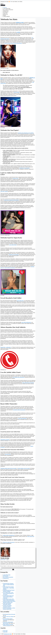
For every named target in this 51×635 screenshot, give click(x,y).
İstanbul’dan (2, 347)
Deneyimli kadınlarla (22, 418)
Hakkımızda (5, 14)
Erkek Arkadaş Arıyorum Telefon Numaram (8, 625)
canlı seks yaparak (4, 191)
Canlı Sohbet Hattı (6, 8)
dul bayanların (16, 92)
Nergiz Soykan (5, 558)
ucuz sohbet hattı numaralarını (18, 377)
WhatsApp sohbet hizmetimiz (8, 542)
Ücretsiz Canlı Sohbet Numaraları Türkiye (7, 606)
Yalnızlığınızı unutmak (4, 439)
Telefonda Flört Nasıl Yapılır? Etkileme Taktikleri (9, 591)
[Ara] (13, 569)
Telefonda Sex (6, 10)
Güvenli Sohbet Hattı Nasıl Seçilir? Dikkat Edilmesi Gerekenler (8, 596)
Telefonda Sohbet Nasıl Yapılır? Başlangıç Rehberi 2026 (9, 602)
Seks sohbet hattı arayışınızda (28, 382)
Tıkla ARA (5, 13)
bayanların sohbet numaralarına (19, 409)
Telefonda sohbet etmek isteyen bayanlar (8, 468)
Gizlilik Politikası (6, 16)
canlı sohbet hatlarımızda (26, 322)
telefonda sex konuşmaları (24, 168)
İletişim (4, 15)
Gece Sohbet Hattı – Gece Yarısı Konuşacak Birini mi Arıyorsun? (8, 593)
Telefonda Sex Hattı (8, 633)
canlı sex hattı (15, 178)
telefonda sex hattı (20, 22)
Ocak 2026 (5, 631)
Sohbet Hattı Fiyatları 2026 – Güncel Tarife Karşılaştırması (8, 599)
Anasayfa (5, 7)
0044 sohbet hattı (30, 536)
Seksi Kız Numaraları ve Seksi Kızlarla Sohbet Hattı (9, 608)
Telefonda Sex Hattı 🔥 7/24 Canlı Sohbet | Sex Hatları (11, 1)
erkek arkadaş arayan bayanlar (24, 468)
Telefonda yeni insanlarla (14, 254)
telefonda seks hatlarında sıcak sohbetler (26, 132)
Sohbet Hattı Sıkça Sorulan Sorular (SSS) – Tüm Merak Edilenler (8, 588)
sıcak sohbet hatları (13, 244)
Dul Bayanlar (5, 11)
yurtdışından (8, 347)
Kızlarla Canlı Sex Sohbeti (8, 616)
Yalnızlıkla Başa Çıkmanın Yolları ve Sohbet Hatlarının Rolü (8, 584)
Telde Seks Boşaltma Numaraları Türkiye (7, 604)
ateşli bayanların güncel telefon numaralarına (13, 43)
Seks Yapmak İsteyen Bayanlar (9, 614)
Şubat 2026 (5, 630)
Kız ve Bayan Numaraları (8, 9)
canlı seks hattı (8, 454)
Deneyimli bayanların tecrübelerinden (11, 200)
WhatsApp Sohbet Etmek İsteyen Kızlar (8, 623)
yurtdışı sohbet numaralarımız (8, 535)
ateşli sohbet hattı (20, 300)
